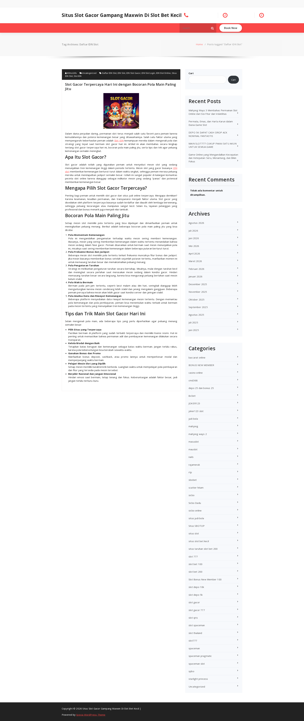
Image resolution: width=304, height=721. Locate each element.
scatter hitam (196, 487)
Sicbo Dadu (195, 502)
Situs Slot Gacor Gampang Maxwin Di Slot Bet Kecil (122, 15)
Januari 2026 (195, 276)
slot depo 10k (196, 587)
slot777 (193, 640)
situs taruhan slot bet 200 (203, 548)
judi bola (193, 418)
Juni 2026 (194, 238)
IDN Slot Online (163, 73)
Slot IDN (78, 76)
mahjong (193, 426)
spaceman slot (197, 663)
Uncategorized (89, 73)
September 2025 (198, 307)
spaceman (194, 648)
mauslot (193, 449)
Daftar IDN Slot (109, 73)
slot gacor (194, 602)
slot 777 (193, 556)
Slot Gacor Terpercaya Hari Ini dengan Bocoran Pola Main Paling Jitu (120, 86)
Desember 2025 (198, 284)
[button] (212, 28)
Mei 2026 (194, 245)
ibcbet (192, 395)
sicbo (191, 495)
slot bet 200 (195, 571)
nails (191, 456)
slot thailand (195, 633)
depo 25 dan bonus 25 (201, 388)
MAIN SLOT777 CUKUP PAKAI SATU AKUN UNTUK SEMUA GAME (213, 145)
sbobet (193, 479)
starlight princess (198, 678)
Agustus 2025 (196, 314)
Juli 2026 (193, 230)
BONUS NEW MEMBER (201, 365)
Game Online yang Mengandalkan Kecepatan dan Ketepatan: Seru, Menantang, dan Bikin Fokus (213, 158)
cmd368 (193, 380)
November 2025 (198, 291)
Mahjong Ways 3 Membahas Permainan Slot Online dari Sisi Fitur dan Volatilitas (213, 112)
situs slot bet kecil (199, 541)
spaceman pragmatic (200, 655)
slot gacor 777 (197, 610)
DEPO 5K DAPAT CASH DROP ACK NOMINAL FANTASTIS (208, 134)
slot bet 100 (195, 564)
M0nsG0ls (71, 73)
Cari (191, 73)
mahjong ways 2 (198, 434)
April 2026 (194, 253)
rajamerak (194, 464)
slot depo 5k (196, 594)
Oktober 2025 (196, 299)
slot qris (193, 617)
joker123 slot (196, 411)
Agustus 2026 (196, 222)
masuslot (194, 441)
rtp (190, 472)
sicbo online (195, 510)
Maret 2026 (195, 261)
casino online (196, 372)
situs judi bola (196, 518)
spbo (191, 671)
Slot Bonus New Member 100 (205, 579)
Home (199, 44)
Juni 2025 (194, 330)
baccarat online (197, 357)
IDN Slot (121, 73)
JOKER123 (194, 403)
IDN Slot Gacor (133, 73)
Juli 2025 (193, 322)
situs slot (194, 533)
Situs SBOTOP (197, 525)
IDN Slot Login (148, 73)
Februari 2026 (196, 268)
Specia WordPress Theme (90, 714)
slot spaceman (197, 625)
